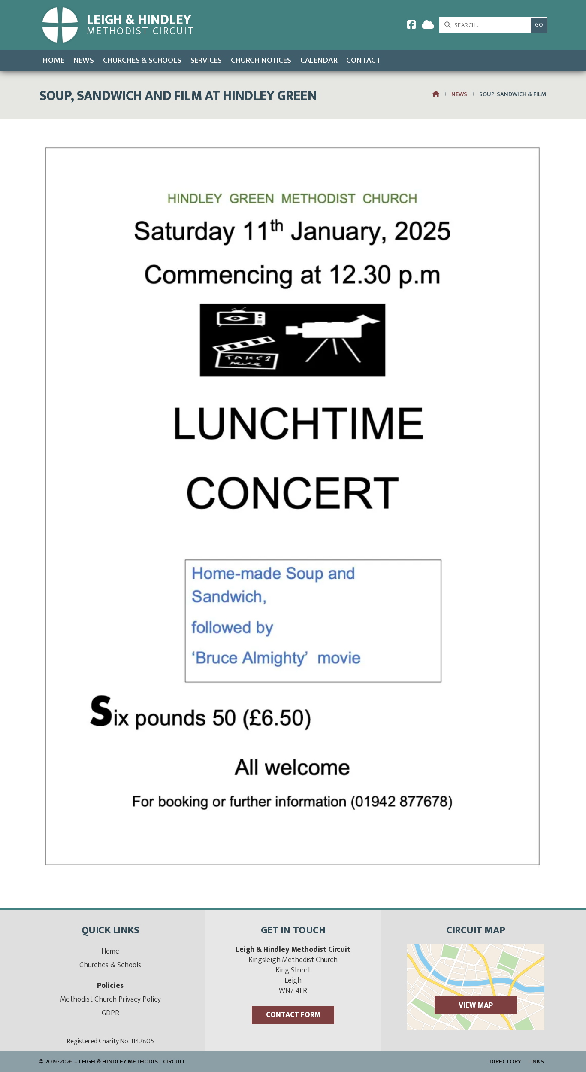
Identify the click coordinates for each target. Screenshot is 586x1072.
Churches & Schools (110, 965)
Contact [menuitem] (363, 60)
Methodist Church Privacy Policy (110, 999)
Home (110, 951)
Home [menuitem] (53, 60)
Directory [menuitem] (505, 1061)
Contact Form (293, 1014)
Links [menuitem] (536, 1061)
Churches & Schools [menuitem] (142, 60)
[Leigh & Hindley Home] (60, 25)
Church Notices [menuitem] (261, 60)
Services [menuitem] (206, 60)
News (459, 94)
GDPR (110, 1013)
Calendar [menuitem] (319, 60)
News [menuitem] (83, 60)
